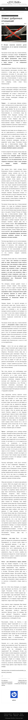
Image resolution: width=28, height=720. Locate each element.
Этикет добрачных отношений (11, 19)
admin (2, 23)
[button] (26, 9)
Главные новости (8, 714)
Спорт (11, 715)
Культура (6, 715)
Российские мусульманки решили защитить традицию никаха (6, 683)
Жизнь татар (16, 714)
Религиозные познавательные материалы (10, 15)
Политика (21, 715)
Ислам (7, 12)
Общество (16, 715)
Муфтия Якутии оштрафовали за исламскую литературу (21, 682)
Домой (2, 12)
